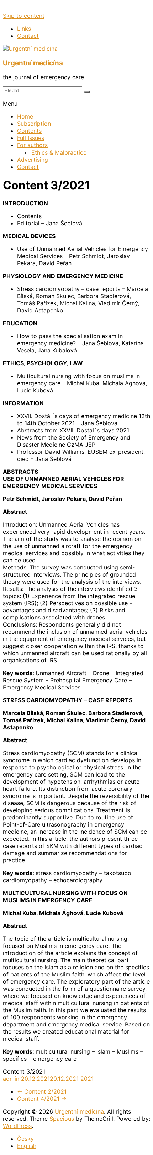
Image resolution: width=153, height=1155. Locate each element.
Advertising (32, 159)
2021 (87, 1078)
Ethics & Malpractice (58, 152)
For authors (32, 145)
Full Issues (30, 137)
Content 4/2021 (42, 1098)
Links (24, 28)
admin (11, 1078)
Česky (25, 1138)
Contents (29, 130)
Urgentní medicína (33, 63)
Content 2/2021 (42, 1091)
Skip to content (23, 15)
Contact (28, 35)
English (26, 1145)
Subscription (34, 123)
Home (25, 116)
